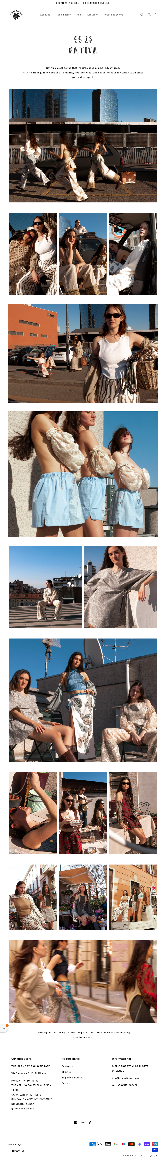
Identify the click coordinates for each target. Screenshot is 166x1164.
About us (67, 1072)
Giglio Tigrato (135, 1156)
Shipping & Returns (72, 1077)
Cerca (65, 1083)
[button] (46, 14)
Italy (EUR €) (18, 1150)
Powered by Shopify (149, 1156)
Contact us (68, 1066)
